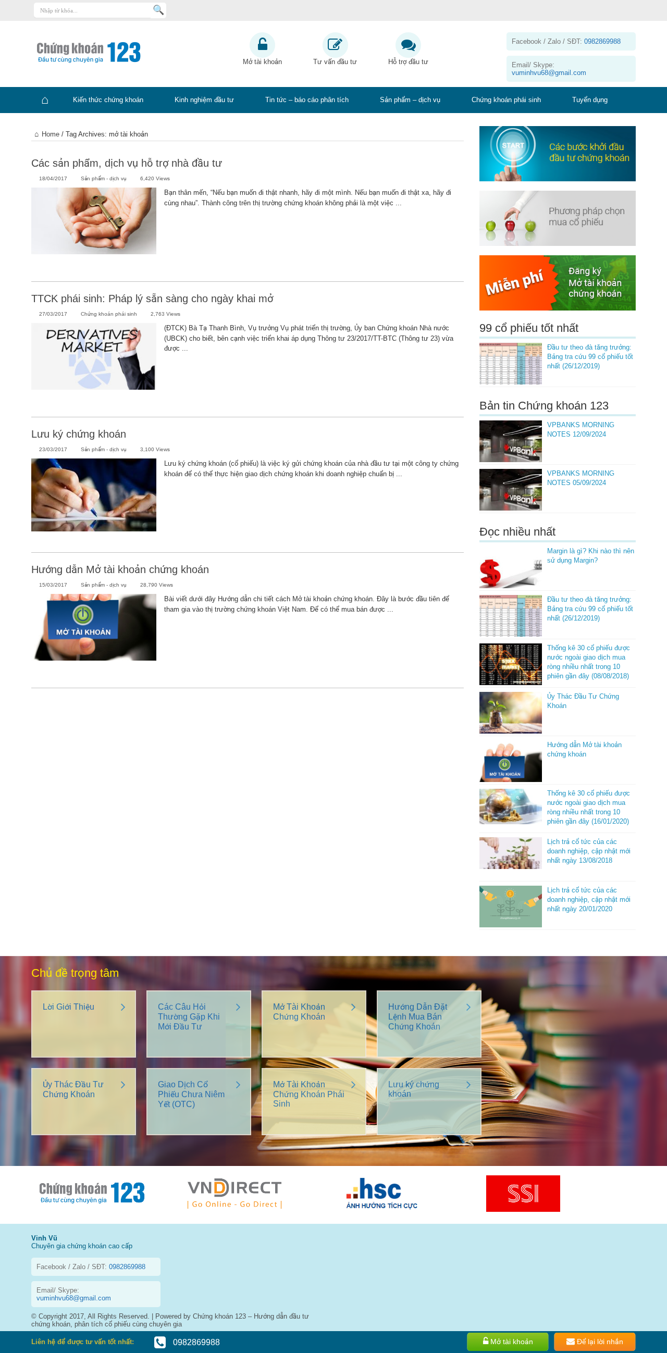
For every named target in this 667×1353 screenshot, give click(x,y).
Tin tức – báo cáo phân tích (307, 100)
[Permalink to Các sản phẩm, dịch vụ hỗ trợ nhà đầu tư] (93, 229)
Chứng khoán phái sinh (506, 100)
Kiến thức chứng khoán (108, 100)
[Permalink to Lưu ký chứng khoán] (93, 500)
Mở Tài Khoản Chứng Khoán (299, 1011)
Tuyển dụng (590, 100)
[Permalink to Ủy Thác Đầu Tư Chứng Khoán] (510, 713)
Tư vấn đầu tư (335, 62)
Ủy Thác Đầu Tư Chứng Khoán (73, 1089)
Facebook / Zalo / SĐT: (566, 41)
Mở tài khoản (262, 62)
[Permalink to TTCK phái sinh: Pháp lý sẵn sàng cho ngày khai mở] (93, 364)
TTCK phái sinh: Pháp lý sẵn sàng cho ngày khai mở (152, 298)
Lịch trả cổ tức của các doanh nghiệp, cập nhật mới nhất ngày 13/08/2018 (589, 851)
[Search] (158, 10)
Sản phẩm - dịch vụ (104, 178)
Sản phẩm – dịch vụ (410, 100)
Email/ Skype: (549, 69)
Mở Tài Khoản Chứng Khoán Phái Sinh (308, 1094)
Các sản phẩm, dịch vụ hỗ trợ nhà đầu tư (126, 163)
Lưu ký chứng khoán (78, 434)
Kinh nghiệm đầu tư (204, 100)
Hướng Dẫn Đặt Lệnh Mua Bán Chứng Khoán (417, 1016)
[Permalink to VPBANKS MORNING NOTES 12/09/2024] (510, 441)
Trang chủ (44, 100)
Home (50, 134)
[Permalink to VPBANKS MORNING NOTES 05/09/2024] (510, 490)
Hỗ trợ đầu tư (408, 62)
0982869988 (195, 1342)
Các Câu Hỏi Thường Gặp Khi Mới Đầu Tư (189, 1016)
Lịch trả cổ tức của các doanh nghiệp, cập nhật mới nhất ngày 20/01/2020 (589, 899)
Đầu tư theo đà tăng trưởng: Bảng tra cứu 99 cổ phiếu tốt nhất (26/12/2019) (590, 356)
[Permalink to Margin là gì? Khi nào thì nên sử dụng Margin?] (510, 567)
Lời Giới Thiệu (68, 1006)
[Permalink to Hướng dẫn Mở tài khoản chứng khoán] (93, 635)
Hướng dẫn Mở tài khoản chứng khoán (120, 569)
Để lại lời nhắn (599, 1341)
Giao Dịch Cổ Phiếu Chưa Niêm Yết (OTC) (191, 1094)
